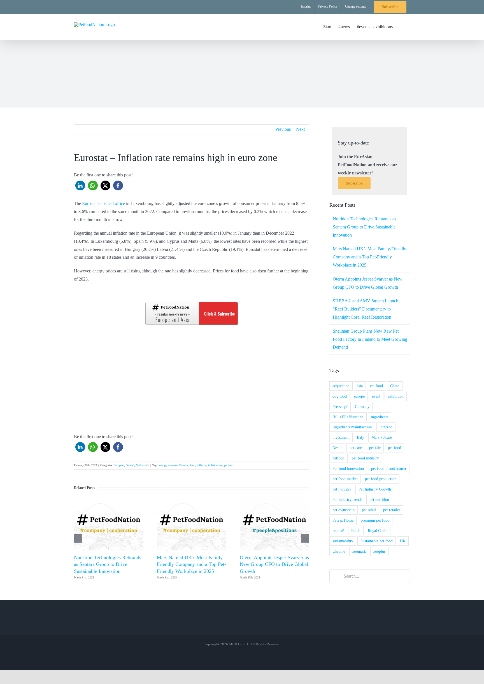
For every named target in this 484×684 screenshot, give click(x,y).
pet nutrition (379, 499)
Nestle (337, 447)
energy (162, 465)
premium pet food (375, 520)
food (192, 465)
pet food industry (365, 458)
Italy (360, 437)
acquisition (341, 386)
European (119, 465)
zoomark (359, 551)
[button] (401, 27)
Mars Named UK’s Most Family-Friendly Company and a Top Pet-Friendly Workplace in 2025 (191, 564)
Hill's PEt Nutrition (348, 417)
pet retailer (391, 510)
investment (341, 437)
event (376, 396)
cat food (376, 386)
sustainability (342, 541)
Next (300, 129)
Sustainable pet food (376, 541)
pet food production (380, 479)
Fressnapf (340, 406)
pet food (228, 465)
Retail (355, 530)
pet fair (375, 447)
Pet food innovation (348, 468)
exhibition (396, 396)
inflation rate (215, 465)
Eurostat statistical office (103, 203)
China (394, 386)
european (173, 465)
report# (338, 530)
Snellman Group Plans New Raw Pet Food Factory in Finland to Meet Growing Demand (370, 339)
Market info (142, 465)
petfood (338, 458)
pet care (356, 447)
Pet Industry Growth (375, 489)
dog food (339, 396)
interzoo (386, 427)
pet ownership (343, 510)
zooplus (379, 551)
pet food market (345, 479)
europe (359, 396)
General (130, 465)
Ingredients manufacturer (352, 427)
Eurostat (184, 465)
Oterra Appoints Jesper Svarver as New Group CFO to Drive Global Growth (274, 564)
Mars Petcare (381, 437)
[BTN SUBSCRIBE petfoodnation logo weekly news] (191, 302)
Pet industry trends (347, 499)
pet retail (369, 510)
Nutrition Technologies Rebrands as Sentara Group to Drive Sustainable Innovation (107, 564)
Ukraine (338, 551)
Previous (283, 129)
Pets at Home (342, 520)
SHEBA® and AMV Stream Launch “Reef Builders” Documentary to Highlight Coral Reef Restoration (365, 308)
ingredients (379, 417)
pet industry (341, 489)
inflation (201, 465)
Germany (362, 406)
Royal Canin (377, 530)
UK (403, 541)
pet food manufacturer (388, 468)
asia (360, 386)
